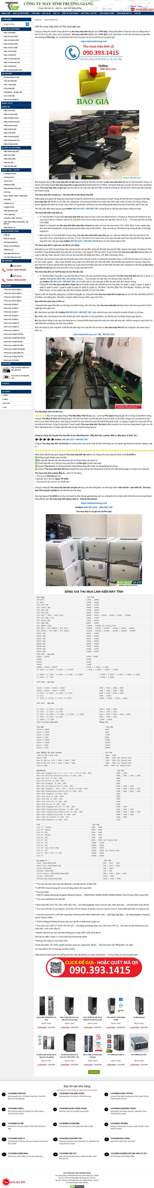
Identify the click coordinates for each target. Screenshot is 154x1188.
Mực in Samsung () (12, 59)
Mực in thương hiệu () (13, 70)
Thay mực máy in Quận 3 (13, 297)
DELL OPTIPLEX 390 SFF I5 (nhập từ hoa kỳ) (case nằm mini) (92, 1020)
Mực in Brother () (11, 40)
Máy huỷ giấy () (10, 166)
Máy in (56, 13)
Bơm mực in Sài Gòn (11, 360)
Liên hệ (137, 13)
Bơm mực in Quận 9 (11, 319)
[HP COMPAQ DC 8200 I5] (116, 1043)
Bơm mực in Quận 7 (11, 312)
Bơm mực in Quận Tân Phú (13, 356)
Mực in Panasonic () (12, 62)
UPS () (7, 199)
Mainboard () (9, 185)
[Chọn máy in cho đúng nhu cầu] (6, 377)
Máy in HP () (9, 110)
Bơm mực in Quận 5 (11, 304)
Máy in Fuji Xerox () (12, 122)
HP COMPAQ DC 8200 (139, 1055)
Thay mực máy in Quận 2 (13, 293)
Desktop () (9, 177)
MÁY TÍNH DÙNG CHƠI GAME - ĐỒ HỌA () (16, 223)
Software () (9, 203)
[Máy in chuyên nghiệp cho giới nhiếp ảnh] (6, 370)
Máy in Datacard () (11, 144)
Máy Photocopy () (11, 151)
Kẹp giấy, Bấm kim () (11, 253)
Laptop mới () (10, 173)
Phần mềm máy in (124, 13)
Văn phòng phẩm (106, 13)
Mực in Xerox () (10, 47)
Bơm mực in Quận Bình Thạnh (14, 338)
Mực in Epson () (11, 44)
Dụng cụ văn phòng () (12, 246)
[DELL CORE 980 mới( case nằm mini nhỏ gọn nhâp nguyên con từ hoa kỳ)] (70, 1005)
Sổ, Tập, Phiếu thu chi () (12, 257)
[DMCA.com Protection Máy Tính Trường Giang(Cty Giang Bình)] (77, 1186)
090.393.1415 (79, 209)
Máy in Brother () (11, 118)
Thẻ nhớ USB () (10, 81)
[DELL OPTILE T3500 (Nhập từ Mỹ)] (116, 1005)
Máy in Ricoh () (10, 129)
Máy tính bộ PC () (11, 211)
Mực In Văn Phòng (21, 13)
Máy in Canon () (11, 114)
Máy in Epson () (10, 125)
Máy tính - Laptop (89, 13)
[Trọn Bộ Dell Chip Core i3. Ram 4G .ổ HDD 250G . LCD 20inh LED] (70, 1043)
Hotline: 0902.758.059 (16, 270)
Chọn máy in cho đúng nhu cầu (20, 377)
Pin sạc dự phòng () (11, 99)
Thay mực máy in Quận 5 (13, 301)
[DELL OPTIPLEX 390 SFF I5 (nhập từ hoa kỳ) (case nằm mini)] (93, 1005)
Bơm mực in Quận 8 (11, 315)
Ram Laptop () (9, 214)
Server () (8, 181)
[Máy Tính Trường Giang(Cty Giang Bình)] (12, 5)
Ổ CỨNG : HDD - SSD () (13, 218)
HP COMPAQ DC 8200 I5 (116, 1055)
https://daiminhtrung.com (94, 41)
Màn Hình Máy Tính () (12, 188)
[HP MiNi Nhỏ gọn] (139, 1005)
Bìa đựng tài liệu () (11, 242)
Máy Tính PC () (9, 227)
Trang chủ (5, 13)
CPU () (7, 192)
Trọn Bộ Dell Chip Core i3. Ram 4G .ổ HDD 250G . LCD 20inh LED (69, 1057)
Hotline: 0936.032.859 (16, 280)
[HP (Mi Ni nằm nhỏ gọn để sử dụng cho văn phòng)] (46, 1043)
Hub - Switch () (10, 85)
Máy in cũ (46, 13)
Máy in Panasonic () (11, 140)
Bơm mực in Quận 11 (11, 327)
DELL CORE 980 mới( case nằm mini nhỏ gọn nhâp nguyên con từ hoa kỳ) (69, 1020)
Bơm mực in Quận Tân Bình (13, 345)
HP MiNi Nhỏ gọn (139, 1017)
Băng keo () (8, 250)
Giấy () (7, 235)
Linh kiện (35, 13)
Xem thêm (94, 1072)
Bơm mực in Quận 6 (11, 308)
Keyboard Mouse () (11, 77)
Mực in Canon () (11, 36)
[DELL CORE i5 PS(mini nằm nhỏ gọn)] (93, 1043)
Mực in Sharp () (10, 66)
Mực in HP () (9, 33)
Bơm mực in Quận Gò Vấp (13, 341)
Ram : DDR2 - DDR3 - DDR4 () (15, 196)
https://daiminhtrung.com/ (85, 334)
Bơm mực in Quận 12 (11, 330)
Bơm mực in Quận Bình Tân (13, 353)
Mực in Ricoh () (10, 51)
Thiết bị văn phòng (70, 13)
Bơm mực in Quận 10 (11, 323)
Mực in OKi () (10, 55)
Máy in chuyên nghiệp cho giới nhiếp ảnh (20, 369)
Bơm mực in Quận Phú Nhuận (14, 349)
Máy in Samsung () (11, 136)
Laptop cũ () (9, 207)
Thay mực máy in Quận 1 (13, 289)
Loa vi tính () (9, 96)
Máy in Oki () (9, 133)
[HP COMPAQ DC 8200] (139, 1043)
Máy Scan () (9, 155)
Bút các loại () (10, 238)
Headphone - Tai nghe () (13, 92)
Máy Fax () (8, 162)
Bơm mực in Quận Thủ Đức (13, 334)
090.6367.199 (92, 209)
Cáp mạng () (9, 88)
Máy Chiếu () (10, 159)
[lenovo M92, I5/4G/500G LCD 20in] (46, 1005)
